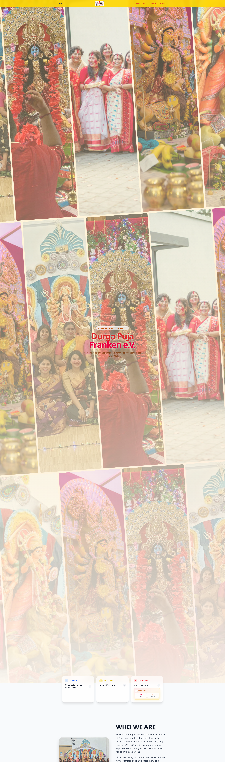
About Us (145, 3)
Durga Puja (154, 3)
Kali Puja (163, 3)
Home (138, 3)
